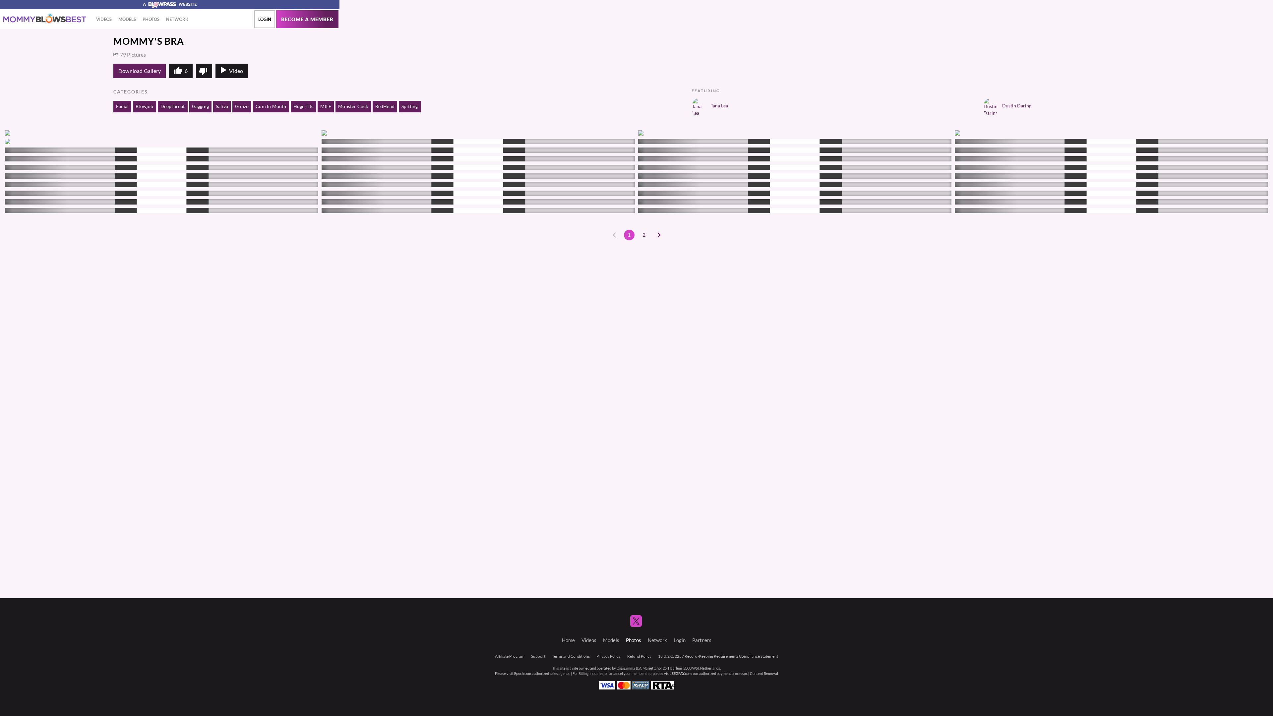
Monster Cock (353, 106)
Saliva (222, 106)
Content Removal (764, 674)
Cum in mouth (271, 106)
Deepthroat (172, 106)
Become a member (307, 19)
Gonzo (242, 106)
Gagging (200, 106)
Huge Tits (303, 106)
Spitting (409, 106)
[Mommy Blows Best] (44, 19)
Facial (122, 106)
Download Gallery (139, 71)
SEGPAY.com (682, 674)
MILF (325, 106)
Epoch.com (522, 674)
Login (264, 19)
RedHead (384, 106)
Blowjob (144, 106)
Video (236, 71)
